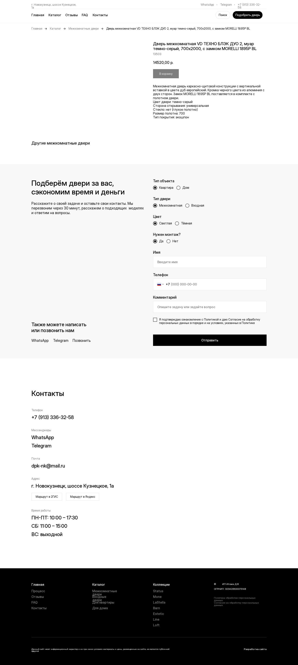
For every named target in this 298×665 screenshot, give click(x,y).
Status (158, 591)
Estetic (158, 614)
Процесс (38, 591)
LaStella (159, 602)
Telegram (226, 4)
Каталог (55, 28)
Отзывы (71, 15)
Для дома (100, 608)
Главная (37, 15)
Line (156, 619)
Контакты (100, 15)
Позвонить (82, 340)
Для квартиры (103, 602)
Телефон (160, 275)
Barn (156, 608)
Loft (156, 625)
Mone (157, 597)
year (219, 584)
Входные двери (99, 598)
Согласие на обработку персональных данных (236, 604)
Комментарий (165, 297)
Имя (156, 252)
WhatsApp (207, 4)
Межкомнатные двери (84, 28)
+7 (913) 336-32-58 (249, 6)
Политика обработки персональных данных (234, 599)
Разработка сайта (255, 649)
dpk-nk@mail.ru (48, 466)
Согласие (234, 319)
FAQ (85, 15)
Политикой (211, 319)
